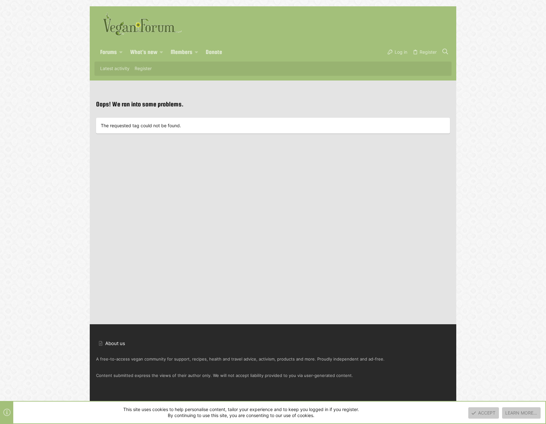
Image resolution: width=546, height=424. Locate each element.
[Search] (445, 52)
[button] (121, 52)
